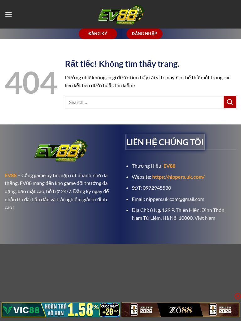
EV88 (11, 175)
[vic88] (61, 310)
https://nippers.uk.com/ (178, 177)
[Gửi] (230, 102)
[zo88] (180, 310)
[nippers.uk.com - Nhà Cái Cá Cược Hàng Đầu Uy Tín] (120, 14)
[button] (8, 14)
